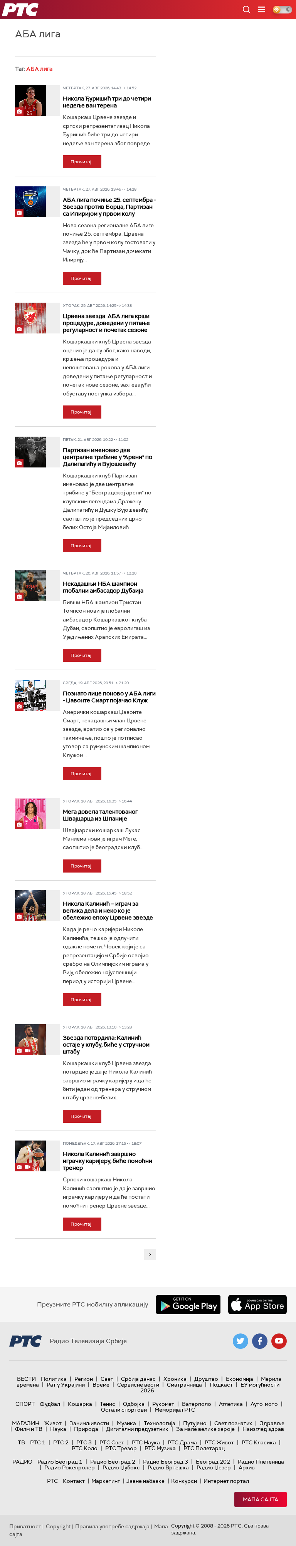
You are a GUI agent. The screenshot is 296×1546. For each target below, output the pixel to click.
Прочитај (81, 162)
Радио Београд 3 (165, 1461)
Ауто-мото (264, 1403)
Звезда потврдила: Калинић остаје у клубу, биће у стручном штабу (106, 1044)
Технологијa (159, 1423)
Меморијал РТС (175, 1409)
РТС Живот (219, 1442)
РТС (52, 1480)
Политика (54, 1378)
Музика (126, 1423)
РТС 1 (37, 1442)
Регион (83, 1378)
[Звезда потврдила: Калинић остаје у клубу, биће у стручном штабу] (30, 1039)
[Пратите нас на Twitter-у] (240, 1341)
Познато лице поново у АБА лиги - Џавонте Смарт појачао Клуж (109, 697)
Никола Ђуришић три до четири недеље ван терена (107, 102)
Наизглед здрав (263, 1428)
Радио (22, 1461)
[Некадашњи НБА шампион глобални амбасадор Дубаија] (30, 585)
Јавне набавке (145, 1480)
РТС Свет (111, 1442)
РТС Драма (182, 1442)
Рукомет (163, 1403)
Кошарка (80, 1403)
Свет (107, 1378)
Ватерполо (196, 1403)
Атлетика (231, 1403)
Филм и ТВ (28, 1428)
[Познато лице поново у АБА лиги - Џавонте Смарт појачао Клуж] (30, 695)
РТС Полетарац (204, 1448)
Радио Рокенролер (69, 1467)
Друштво (206, 1378)
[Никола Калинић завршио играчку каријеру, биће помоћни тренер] (30, 1156)
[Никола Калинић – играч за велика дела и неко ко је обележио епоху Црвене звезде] (30, 905)
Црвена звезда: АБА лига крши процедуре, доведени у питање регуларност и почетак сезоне (106, 323)
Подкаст (221, 1384)
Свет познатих (233, 1423)
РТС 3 (84, 1442)
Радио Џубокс (121, 1467)
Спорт (25, 1403)
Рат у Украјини (66, 1384)
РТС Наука (146, 1442)
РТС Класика (259, 1442)
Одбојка (134, 1403)
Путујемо (195, 1423)
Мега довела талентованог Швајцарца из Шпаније (100, 815)
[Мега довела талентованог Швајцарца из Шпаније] (30, 813)
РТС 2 (61, 1442)
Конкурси (184, 1480)
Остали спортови (124, 1409)
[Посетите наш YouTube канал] (279, 1341)
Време (100, 1384)
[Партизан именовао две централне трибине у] (30, 452)
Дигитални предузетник (137, 1428)
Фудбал (50, 1403)
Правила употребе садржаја (112, 1526)
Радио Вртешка (168, 1467)
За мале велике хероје (205, 1428)
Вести (26, 1378)
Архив (247, 1467)
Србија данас (138, 1378)
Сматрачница (184, 1384)
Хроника (175, 1378)
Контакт (74, 1480)
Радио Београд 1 (59, 1461)
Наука (58, 1428)
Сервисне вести (138, 1384)
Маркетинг (105, 1480)
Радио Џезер (214, 1467)
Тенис (107, 1403)
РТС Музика (160, 1448)
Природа (86, 1428)
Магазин (25, 1423)
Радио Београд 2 (112, 1461)
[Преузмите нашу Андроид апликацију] (188, 1304)
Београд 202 (213, 1461)
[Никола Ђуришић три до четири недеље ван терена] (30, 100)
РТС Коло (85, 1448)
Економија (239, 1378)
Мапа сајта (260, 1499)
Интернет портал (226, 1480)
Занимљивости (89, 1423)
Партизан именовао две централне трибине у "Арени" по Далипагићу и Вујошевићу (107, 457)
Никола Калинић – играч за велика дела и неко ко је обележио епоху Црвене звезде (108, 910)
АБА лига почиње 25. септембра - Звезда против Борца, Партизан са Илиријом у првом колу (109, 207)
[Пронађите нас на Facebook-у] (259, 1341)
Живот (53, 1423)
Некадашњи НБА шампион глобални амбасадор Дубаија (103, 587)
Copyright (58, 1526)
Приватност (25, 1526)
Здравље (272, 1423)
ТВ (21, 1442)
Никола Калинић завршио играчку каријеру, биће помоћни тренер (107, 1161)
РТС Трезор (121, 1448)
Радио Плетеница (261, 1461)
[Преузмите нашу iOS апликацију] (257, 1304)
